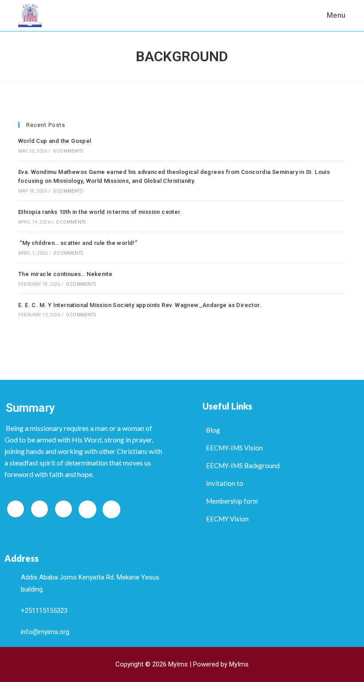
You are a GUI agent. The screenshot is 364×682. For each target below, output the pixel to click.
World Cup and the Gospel (54, 141)
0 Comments (68, 151)
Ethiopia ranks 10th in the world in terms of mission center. (100, 212)
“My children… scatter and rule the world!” (77, 243)
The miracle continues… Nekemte (65, 274)
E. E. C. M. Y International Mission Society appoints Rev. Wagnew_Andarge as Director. (139, 305)
